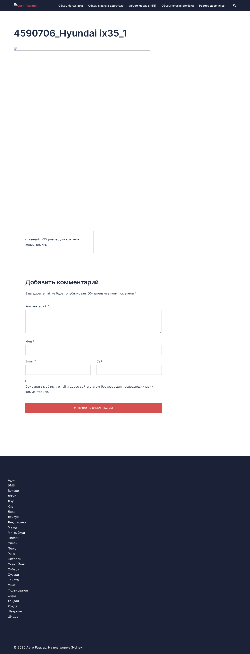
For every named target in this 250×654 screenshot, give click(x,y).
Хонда (12, 606)
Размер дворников (212, 5)
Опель (12, 543)
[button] (234, 5)
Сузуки (13, 574)
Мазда (13, 527)
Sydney (76, 647)
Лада (11, 512)
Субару (13, 569)
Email (30, 361)
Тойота (13, 580)
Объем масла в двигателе (105, 5)
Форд (12, 596)
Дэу (11, 501)
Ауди (11, 480)
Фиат (12, 585)
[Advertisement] (93, 186)
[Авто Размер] (25, 5)
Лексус (13, 517)
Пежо (12, 548)
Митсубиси (16, 532)
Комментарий (37, 306)
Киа (10, 506)
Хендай (13, 601)
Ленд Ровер (17, 522)
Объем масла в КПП (142, 5)
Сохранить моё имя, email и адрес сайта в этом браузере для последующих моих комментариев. (89, 389)
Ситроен (14, 559)
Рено (11, 554)
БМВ (11, 485)
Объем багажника (70, 5)
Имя (29, 341)
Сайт (100, 361)
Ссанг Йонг (16, 564)
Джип (12, 496)
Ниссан (13, 538)
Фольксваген (18, 590)
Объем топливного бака (178, 5)
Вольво (13, 491)
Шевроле (15, 611)
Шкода (13, 616)
